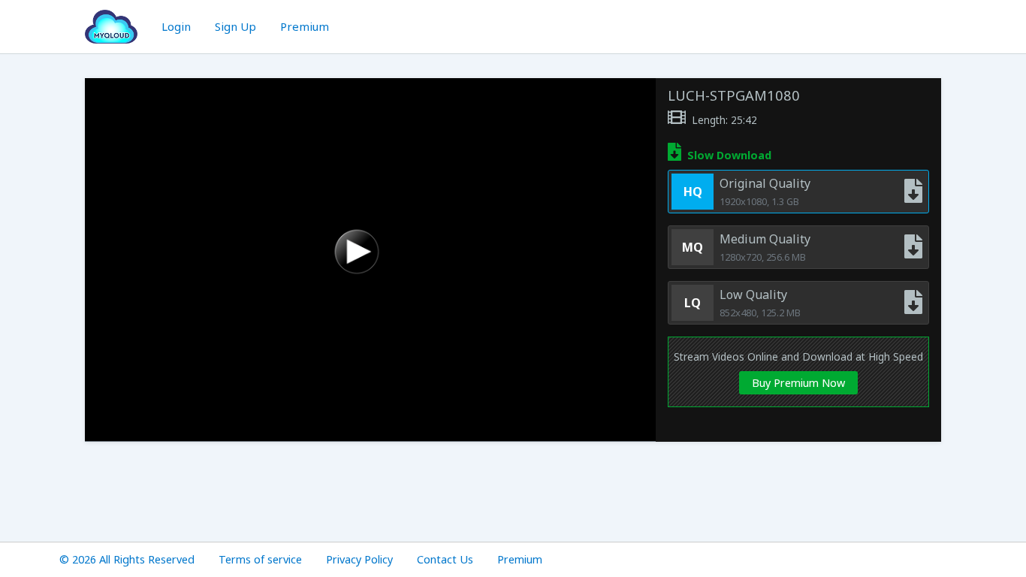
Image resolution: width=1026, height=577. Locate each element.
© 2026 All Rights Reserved (127, 559)
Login (176, 26)
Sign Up (235, 26)
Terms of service (260, 559)
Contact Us (445, 559)
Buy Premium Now (798, 383)
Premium (304, 26)
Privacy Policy (359, 559)
